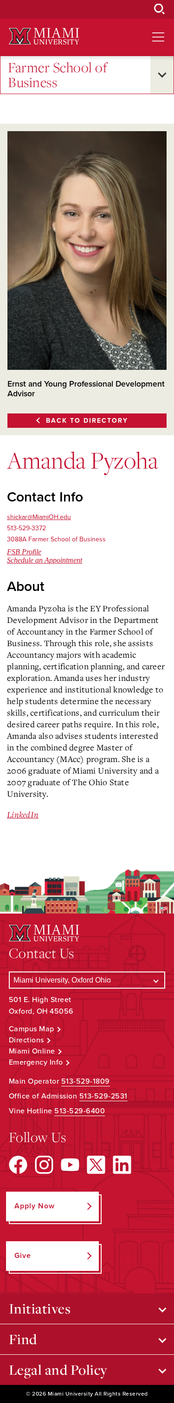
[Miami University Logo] (44, 36)
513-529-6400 (79, 1111)
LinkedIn (23, 814)
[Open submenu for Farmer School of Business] (162, 75)
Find (23, 1339)
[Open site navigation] (158, 37)
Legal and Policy (58, 1369)
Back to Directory (87, 421)
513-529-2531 (103, 1096)
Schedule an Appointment (44, 560)
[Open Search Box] (159, 9)
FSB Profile (24, 552)
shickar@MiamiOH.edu (39, 517)
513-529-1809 (85, 1081)
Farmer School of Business (57, 75)
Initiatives (40, 1308)
